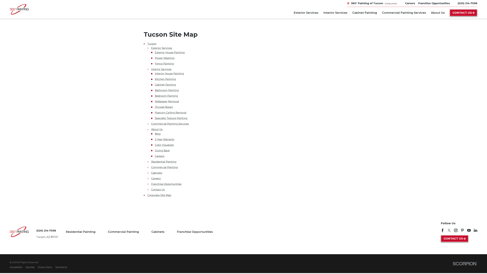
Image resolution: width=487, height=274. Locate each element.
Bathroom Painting (167, 90)
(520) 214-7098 (467, 3)
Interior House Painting (169, 73)
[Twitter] (449, 230)
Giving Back (162, 150)
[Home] (19, 9)
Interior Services (161, 69)
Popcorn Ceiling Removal (170, 112)
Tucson (151, 43)
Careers (159, 156)
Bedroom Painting (166, 95)
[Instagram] (455, 230)
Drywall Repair (164, 107)
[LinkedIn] (475, 230)
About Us (157, 129)
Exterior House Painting (170, 52)
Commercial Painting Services (170, 123)
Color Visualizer (164, 145)
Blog (158, 133)
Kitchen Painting (165, 79)
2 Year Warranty (164, 139)
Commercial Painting (164, 167)
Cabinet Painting (165, 84)
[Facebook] (442, 230)
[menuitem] (16, 267)
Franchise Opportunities (166, 184)
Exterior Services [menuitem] (306, 12)
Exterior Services (161, 48)
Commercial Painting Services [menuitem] (404, 12)
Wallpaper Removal (167, 101)
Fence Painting (164, 63)
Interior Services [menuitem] (335, 12)
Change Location (391, 3)
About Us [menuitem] (438, 12)
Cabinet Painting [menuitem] (364, 12)
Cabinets (156, 172)
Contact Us (462, 12)
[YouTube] (469, 230)
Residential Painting (163, 161)
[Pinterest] (462, 230)
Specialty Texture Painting (171, 118)
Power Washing (165, 58)
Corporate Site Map (159, 195)
